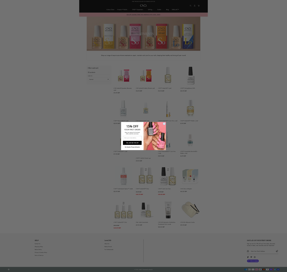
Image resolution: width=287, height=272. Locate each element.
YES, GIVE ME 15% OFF (132, 143)
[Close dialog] (164, 124)
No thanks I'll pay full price (132, 147)
